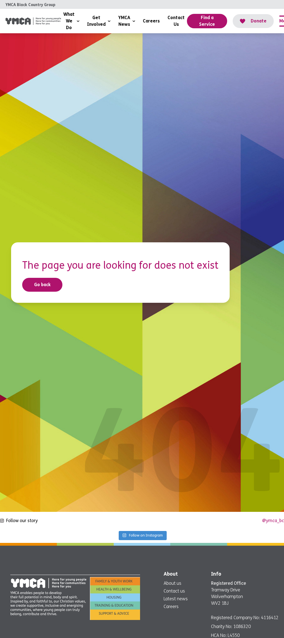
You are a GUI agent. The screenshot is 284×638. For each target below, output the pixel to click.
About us (172, 583)
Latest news (176, 598)
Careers (171, 606)
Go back (42, 284)
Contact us (174, 591)
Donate (259, 21)
